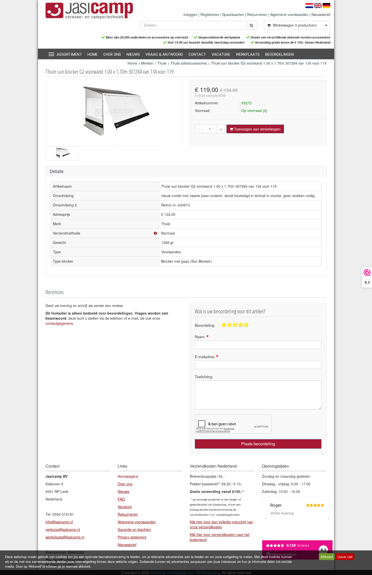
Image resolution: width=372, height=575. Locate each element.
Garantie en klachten (134, 529)
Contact (197, 54)
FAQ (121, 499)
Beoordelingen (279, 54)
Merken (147, 63)
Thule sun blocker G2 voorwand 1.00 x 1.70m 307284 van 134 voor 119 (268, 63)
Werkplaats (248, 54)
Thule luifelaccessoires (189, 63)
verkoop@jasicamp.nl (63, 529)
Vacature (221, 54)
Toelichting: (204, 376)
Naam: (200, 336)
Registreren (209, 14)
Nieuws (133, 54)
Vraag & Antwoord (164, 54)
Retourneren (257, 14)
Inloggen (190, 14)
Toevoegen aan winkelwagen (257, 128)
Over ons (112, 54)
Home (93, 54)
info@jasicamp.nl (59, 521)
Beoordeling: (205, 325)
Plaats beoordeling (258, 444)
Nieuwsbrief (321, 14)
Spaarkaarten (233, 14)
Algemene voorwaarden (289, 14)
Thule (162, 63)
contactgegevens (59, 323)
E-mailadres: (205, 356)
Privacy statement (132, 537)
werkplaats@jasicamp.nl (65, 537)
